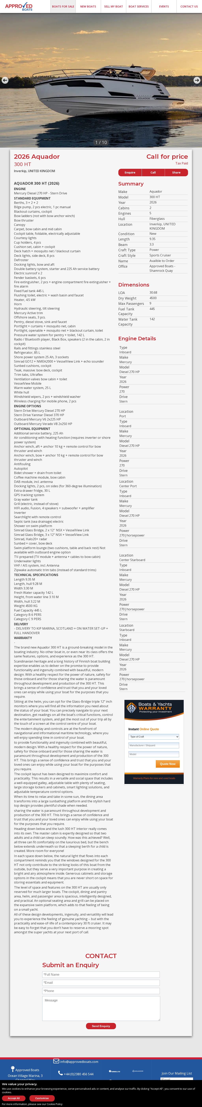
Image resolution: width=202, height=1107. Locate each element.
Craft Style (127, 255)
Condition (126, 233)
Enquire (130, 172)
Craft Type (127, 250)
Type (123, 347)
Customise (42, 1098)
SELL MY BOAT (113, 6)
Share (176, 172)
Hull (121, 218)
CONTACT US (189, 6)
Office (122, 266)
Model (123, 197)
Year (121, 202)
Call (153, 172)
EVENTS (164, 6)
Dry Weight (127, 298)
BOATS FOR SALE (63, 6)
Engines (124, 213)
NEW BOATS (88, 6)
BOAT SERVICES (139, 6)
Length (124, 239)
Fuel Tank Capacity (126, 311)
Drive (123, 396)
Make (122, 191)
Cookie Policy (54, 1104)
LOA (121, 292)
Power (124, 386)
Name (123, 261)
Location (125, 224)
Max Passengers (131, 303)
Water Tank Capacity (127, 322)
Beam (123, 244)
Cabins (123, 208)
